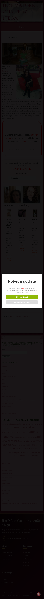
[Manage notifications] (39, 594)
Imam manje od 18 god (22, 302)
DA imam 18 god (22, 297)
